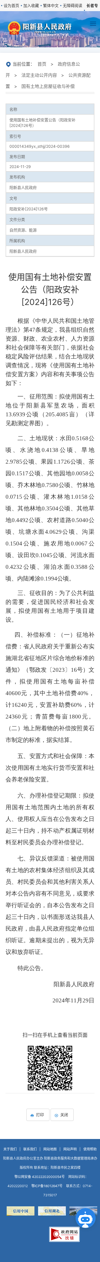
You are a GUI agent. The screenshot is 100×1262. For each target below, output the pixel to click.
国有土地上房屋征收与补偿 (48, 86)
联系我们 (30, 1149)
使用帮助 (90, 1149)
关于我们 (10, 1149)
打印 (40, 1114)
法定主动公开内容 (39, 75)
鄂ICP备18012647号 (46, 1186)
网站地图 (50, 1149)
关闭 (64, 1114)
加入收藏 (31, 5)
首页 (42, 64)
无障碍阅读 (72, 5)
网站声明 (70, 1149)
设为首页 (11, 5)
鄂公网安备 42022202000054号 (39, 1177)
